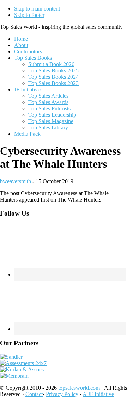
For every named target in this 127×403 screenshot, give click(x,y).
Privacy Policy (62, 394)
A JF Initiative (98, 394)
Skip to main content (37, 9)
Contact (34, 394)
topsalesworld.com (79, 388)
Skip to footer (29, 15)
